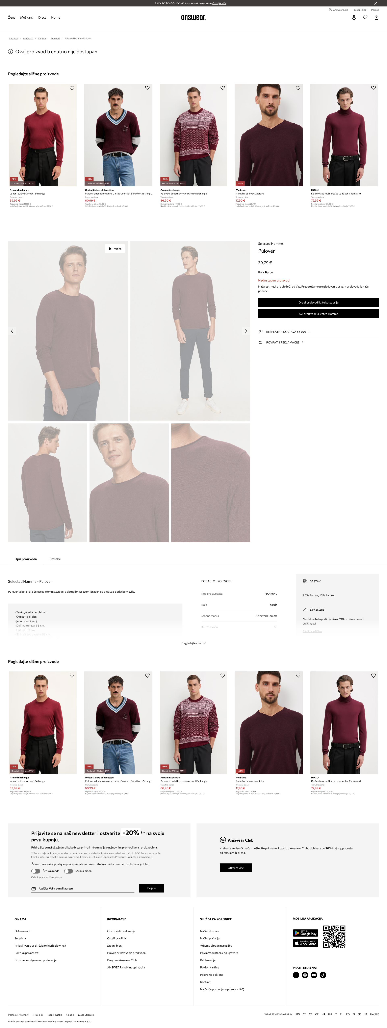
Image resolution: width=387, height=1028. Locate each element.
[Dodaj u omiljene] (72, 88)
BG (298, 1014)
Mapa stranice (86, 1014)
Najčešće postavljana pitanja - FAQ (222, 989)
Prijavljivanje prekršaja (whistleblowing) (40, 945)
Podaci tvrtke (54, 1014)
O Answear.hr (23, 931)
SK (359, 1014)
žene (11, 17)
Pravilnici (38, 1014)
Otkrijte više (236, 867)
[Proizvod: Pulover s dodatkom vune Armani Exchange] (193, 135)
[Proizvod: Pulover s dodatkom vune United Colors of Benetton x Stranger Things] (118, 135)
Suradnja (20, 938)
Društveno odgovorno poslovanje (35, 960)
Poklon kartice (209, 967)
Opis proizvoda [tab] (26, 559)
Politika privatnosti (27, 952)
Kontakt (205, 982)
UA (365, 1014)
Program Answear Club (122, 960)
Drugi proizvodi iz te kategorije (318, 302)
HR (323, 1014)
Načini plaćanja (210, 938)
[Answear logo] (193, 17)
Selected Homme (270, 243)
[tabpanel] (193, 605)
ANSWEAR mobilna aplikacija (126, 967)
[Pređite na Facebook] (296, 975)
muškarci (26, 17)
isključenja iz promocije (139, 856)
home (55, 17)
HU (330, 1014)
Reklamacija (207, 960)
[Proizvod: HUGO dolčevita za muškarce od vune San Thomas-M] (344, 135)
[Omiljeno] (365, 17)
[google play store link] (305, 933)
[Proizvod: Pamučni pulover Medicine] (269, 135)
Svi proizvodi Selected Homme (318, 313)
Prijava (151, 888)
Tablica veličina (312, 631)
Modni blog (114, 945)
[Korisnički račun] (354, 17)
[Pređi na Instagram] (305, 975)
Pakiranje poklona (211, 974)
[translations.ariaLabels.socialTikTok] (322, 975)
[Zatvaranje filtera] (375, 3)
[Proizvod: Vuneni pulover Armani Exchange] (43, 135)
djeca (42, 17)
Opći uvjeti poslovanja (121, 931)
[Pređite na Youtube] (314, 975)
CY (304, 1014)
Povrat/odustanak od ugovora (219, 952)
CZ (310, 1014)
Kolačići (70, 1014)
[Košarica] (376, 17)
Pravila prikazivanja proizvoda (126, 952)
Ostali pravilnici (117, 938)
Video (118, 248)
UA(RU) (374, 1014)
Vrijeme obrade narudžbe (216, 945)
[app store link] (305, 942)
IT (336, 1014)
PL (341, 1014)
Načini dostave (209, 931)
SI (354, 1014)
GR (317, 1014)
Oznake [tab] (55, 559)
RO (348, 1014)
